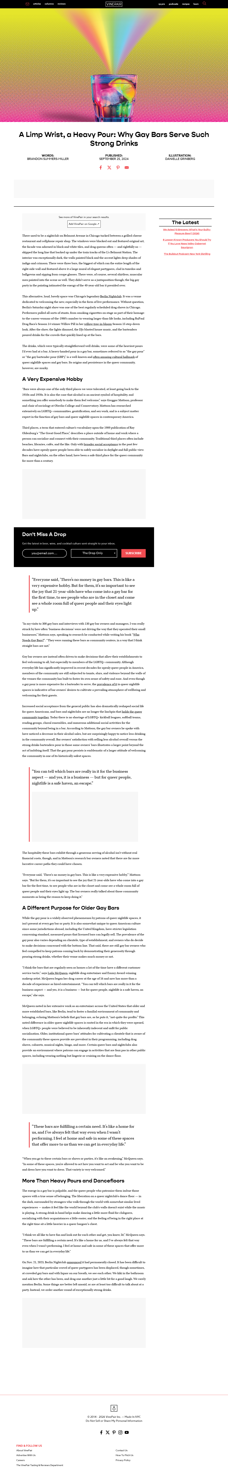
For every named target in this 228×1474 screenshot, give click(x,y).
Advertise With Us (26, 1455)
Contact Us (122, 1450)
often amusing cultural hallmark (114, 357)
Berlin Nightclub (111, 296)
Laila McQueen (57, 973)
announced (74, 1262)
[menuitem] (27, 4)
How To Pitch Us (124, 1455)
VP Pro (161, 3)
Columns (49, 3)
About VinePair (24, 1450)
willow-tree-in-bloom (98, 324)
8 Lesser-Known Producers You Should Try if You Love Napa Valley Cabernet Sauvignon (187, 243)
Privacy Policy (123, 1460)
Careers (20, 1460)
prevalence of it (107, 684)
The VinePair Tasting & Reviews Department (39, 1465)
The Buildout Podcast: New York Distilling (187, 253)
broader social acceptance (101, 444)
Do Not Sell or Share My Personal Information (114, 1421)
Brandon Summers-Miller (48, 159)
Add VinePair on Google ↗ (84, 224)
